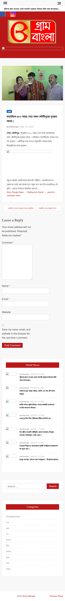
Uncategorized (13, 516)
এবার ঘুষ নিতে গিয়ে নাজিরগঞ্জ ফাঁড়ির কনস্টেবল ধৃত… (36, 418)
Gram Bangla (28, 595)
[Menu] (5, 3)
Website (6, 312)
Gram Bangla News (15, 192)
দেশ (7, 533)
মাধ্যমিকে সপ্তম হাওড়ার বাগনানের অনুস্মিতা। (21, 208)
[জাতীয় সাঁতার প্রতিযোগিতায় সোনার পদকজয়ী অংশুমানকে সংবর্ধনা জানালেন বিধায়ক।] (11, 405)
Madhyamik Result (35, 192)
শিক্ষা (7, 563)
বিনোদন (8, 539)
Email (6, 299)
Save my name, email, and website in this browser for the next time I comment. (16, 333)
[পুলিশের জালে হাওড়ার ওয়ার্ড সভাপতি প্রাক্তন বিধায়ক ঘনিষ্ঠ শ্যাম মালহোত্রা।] (11, 377)
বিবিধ (8, 545)
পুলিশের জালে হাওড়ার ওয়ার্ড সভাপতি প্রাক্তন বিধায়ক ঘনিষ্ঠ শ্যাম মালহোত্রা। (31, 9)
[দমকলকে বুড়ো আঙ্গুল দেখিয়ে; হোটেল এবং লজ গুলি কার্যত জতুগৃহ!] (11, 391)
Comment (8, 242)
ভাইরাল (8, 551)
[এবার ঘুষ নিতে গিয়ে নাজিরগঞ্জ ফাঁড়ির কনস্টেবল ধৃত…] (11, 418)
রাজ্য (7, 557)
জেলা (9, 111)
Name (6, 286)
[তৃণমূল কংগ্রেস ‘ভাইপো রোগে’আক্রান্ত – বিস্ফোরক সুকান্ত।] (11, 459)
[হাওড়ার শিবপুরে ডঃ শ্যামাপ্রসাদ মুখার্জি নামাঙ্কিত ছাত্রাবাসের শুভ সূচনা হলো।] (11, 446)
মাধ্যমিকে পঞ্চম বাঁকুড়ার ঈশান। (48, 208)
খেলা (7, 522)
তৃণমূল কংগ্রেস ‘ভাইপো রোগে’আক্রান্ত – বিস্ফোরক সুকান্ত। (39, 459)
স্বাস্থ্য (8, 568)
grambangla (13, 126)
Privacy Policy (56, 595)
